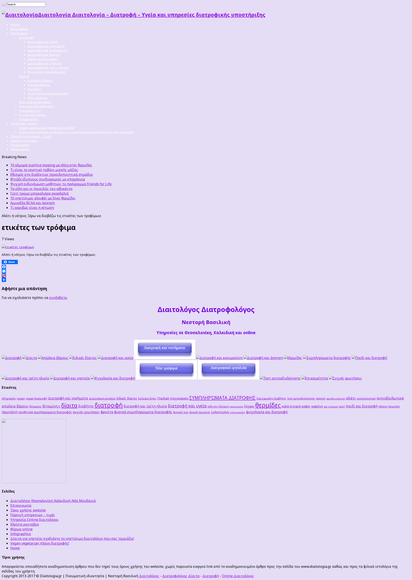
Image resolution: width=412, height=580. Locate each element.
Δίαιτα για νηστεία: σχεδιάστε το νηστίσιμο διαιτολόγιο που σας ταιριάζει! (76, 132)
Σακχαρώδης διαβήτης (271, 398)
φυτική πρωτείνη (199, 412)
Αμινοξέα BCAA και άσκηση (32, 202)
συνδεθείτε (58, 297)
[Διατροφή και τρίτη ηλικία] (25, 378)
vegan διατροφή (36, 398)
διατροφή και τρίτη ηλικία (145, 406)
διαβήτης (86, 406)
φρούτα (107, 411)
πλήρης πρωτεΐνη (389, 406)
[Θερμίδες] (293, 357)
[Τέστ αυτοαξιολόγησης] (280, 378)
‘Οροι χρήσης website (28, 510)
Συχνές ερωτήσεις (32, 115)
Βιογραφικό (19, 29)
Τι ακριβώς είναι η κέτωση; (32, 207)
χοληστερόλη (237, 412)
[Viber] (206, 275)
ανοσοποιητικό (366, 398)
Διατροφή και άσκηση (44, 54)
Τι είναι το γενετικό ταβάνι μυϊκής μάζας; (44, 169)
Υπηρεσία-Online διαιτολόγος (34, 519)
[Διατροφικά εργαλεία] (228, 378)
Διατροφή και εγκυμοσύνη (47, 50)
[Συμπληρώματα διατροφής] (327, 357)
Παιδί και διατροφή (42, 59)
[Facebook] (206, 267)
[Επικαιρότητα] (314, 378)
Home (15, 24)
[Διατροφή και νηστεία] (70, 378)
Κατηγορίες (19, 33)
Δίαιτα (24, 76)
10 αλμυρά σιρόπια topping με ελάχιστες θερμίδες (51, 165)
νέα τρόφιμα (331, 406)
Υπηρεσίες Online (23, 123)
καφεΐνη (317, 406)
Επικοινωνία (19, 145)
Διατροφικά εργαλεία (35, 102)
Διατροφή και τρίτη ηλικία (47, 67)
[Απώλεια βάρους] (53, 357)
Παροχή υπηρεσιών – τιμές (31, 136)
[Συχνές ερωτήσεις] (345, 378)
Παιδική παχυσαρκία (172, 398)
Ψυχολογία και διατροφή (46, 72)
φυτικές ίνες (181, 412)
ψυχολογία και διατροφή (267, 411)
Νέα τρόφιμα (37, 97)
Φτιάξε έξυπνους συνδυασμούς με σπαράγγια (47, 179)
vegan (21, 398)
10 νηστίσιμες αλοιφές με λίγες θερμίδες (43, 198)
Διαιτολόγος (149, 576)
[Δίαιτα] (29, 357)
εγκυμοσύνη (236, 406)
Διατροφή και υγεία (42, 42)
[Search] (3, 5)
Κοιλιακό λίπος (147, 398)
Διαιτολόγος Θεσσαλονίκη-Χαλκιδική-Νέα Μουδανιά (53, 500)
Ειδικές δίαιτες (38, 85)
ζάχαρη (249, 406)
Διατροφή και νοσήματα (46, 46)
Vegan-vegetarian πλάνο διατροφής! (47, 127)
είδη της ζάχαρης (218, 406)
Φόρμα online (21, 529)
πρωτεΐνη (10, 412)
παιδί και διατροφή (362, 406)
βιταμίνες (35, 406)
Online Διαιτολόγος (238, 576)
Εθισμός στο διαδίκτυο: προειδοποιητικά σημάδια (51, 174)
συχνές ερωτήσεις (86, 412)
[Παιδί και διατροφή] (369, 357)
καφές (306, 406)
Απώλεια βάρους (40, 80)
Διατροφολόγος (174, 576)
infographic (9, 398)
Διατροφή (26, 37)
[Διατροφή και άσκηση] (263, 357)
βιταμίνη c (51, 406)
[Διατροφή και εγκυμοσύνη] (219, 357)
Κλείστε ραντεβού (24, 140)
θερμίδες (268, 405)
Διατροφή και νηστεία (44, 63)
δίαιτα (69, 405)
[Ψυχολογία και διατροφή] (113, 378)
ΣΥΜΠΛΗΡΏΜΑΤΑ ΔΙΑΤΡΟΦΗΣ (222, 398)
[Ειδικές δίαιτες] (83, 357)
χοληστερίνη (220, 412)
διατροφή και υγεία (187, 406)
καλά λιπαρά (291, 406)
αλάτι (351, 398)
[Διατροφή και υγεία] (115, 357)
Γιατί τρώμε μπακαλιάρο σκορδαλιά (39, 193)
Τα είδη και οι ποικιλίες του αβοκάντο (41, 188)
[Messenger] (206, 271)
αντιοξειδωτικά (390, 398)
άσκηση (321, 398)
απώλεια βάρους (15, 406)
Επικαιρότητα (30, 110)
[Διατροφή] (11, 357)
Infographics (28, 119)
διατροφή (109, 405)
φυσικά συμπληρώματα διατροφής (143, 411)
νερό (342, 406)
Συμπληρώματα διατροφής (48, 93)
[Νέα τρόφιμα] (166, 378)
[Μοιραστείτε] (206, 280)
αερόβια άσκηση (335, 398)
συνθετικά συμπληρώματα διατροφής (45, 412)
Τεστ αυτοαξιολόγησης (36, 106)
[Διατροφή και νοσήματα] (164, 357)
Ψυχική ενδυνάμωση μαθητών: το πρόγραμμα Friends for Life (61, 184)
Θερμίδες (34, 89)
